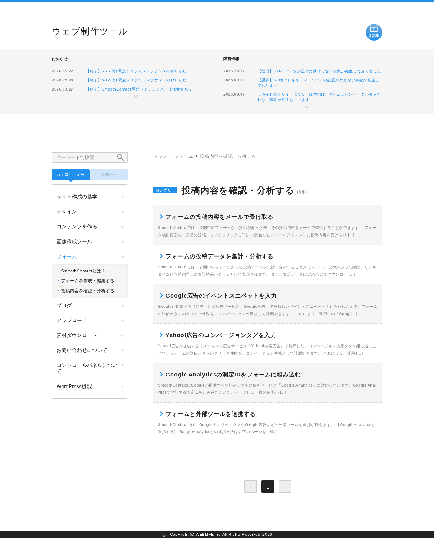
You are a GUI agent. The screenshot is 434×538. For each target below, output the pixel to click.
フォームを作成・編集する (87, 280)
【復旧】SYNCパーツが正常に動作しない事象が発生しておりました (319, 71)
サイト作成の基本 (77, 196)
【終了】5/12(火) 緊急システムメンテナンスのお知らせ (136, 80)
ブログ (64, 305)
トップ (160, 156)
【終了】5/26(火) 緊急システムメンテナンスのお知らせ (136, 71)
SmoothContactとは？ (83, 270)
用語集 (374, 36)
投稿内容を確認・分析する (228, 156)
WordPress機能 (74, 386)
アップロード (72, 320)
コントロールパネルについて (87, 368)
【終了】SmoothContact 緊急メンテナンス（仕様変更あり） (141, 89)
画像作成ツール (74, 241)
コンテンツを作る (77, 226)
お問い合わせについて (82, 350)
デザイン (67, 211)
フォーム (183, 156)
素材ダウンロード (77, 335)
